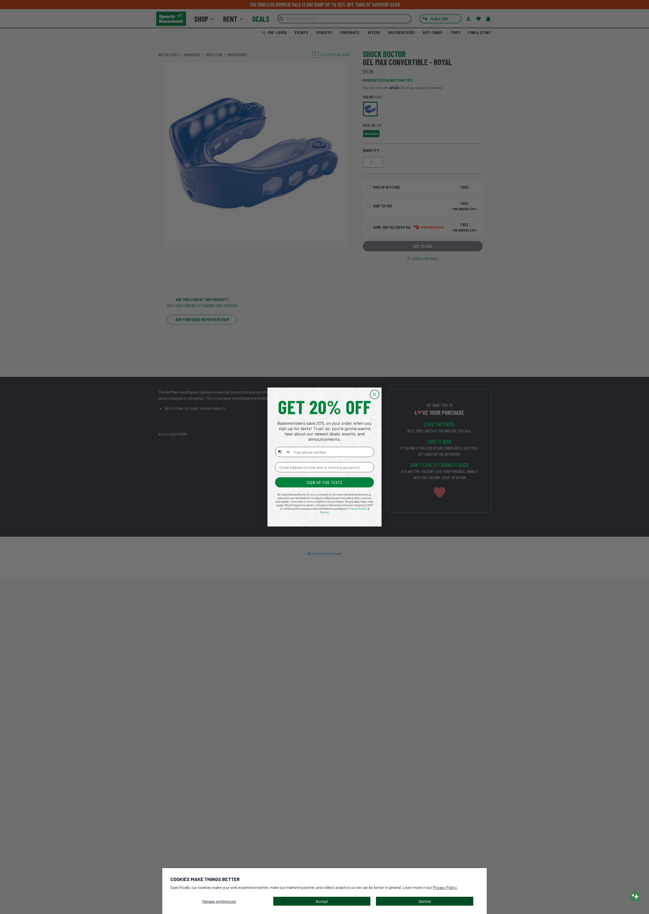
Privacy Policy (357, 508)
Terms (324, 512)
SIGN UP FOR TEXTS (324, 482)
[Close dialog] (374, 394)
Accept (322, 901)
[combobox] (283, 452)
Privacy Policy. (445, 887)
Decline (425, 901)
